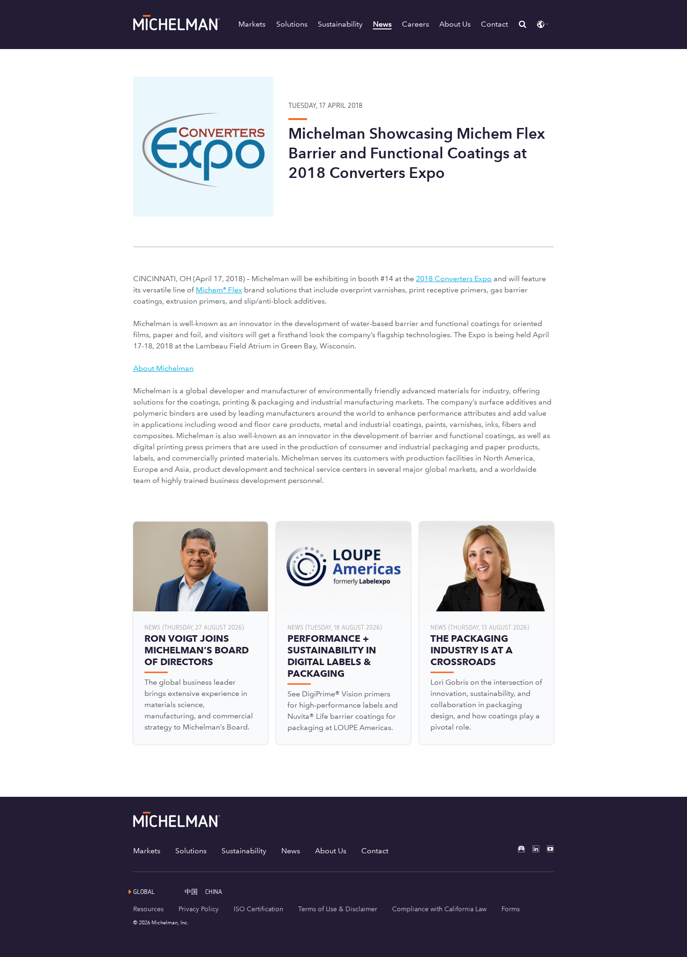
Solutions (292, 24)
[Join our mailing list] (517, 848)
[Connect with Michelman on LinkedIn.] (532, 848)
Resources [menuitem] (148, 909)
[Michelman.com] (177, 27)
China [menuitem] (213, 891)
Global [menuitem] (144, 891)
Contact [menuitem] (374, 850)
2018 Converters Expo (454, 278)
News (382, 24)
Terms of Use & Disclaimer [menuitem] (337, 909)
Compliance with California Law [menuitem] (439, 909)
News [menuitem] (290, 850)
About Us (455, 24)
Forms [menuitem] (510, 909)
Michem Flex (219, 289)
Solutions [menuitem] (191, 850)
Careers (415, 24)
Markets (251, 24)
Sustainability (340, 24)
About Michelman (163, 368)
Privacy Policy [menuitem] (199, 909)
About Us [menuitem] (330, 850)
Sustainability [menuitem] (244, 850)
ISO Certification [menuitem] (258, 909)
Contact (494, 24)
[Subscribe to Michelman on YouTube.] (546, 848)
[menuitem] (195, 891)
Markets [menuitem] (146, 850)
